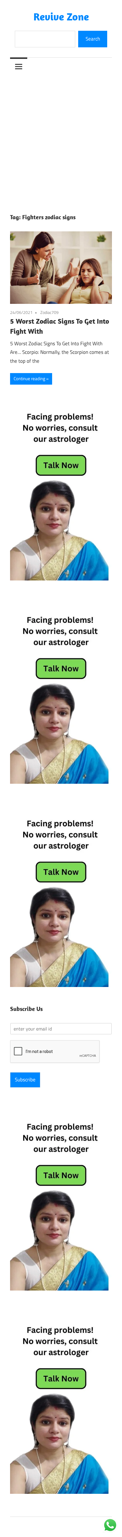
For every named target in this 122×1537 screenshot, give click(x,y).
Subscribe (25, 1079)
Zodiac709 (49, 312)
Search (93, 39)
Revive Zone (61, 16)
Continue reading (29, 378)
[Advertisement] (61, 139)
